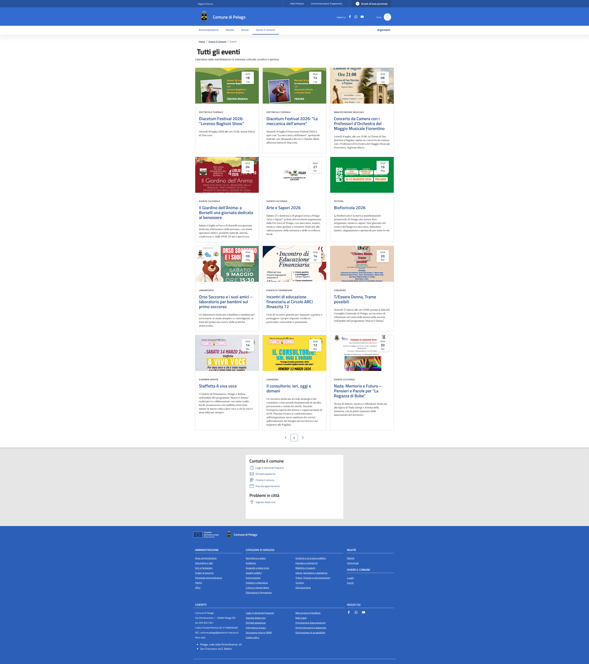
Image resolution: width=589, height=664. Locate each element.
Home (202, 41)
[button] (371, 3)
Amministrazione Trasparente (326, 3)
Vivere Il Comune (217, 41)
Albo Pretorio (297, 3)
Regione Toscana (205, 3)
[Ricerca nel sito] (387, 17)
